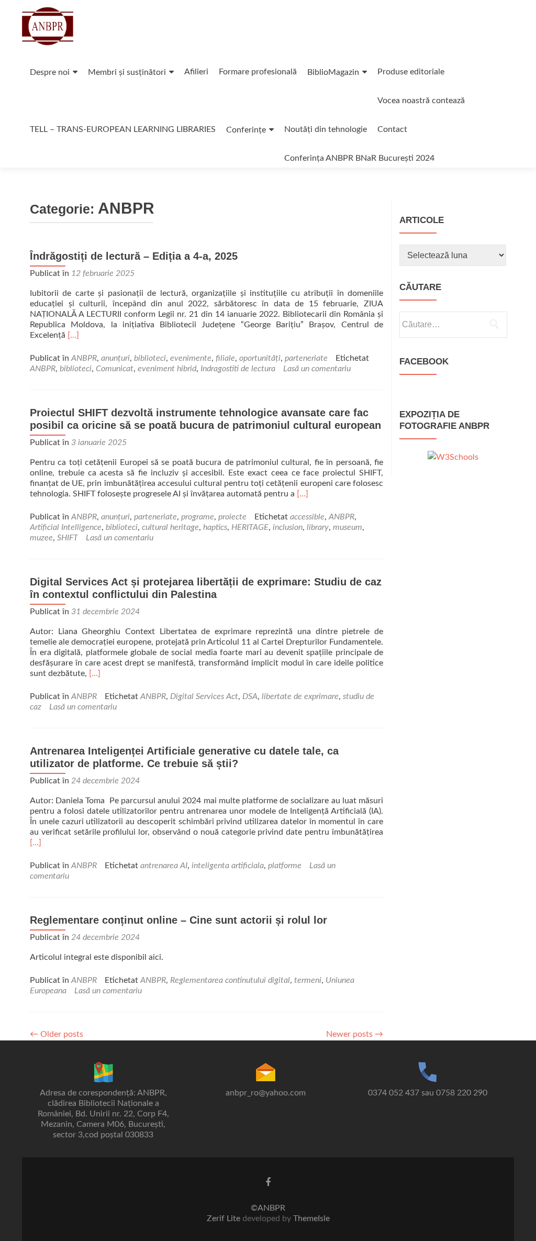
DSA (250, 696)
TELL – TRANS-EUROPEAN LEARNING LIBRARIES (123, 129)
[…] (73, 335)
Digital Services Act (204, 696)
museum (347, 527)
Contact (392, 129)
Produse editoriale (410, 72)
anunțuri (115, 358)
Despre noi (50, 72)
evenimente (190, 358)
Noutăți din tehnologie (325, 129)
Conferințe (246, 130)
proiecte (232, 517)
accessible (307, 517)
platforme (285, 865)
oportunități (260, 358)
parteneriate (306, 358)
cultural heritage (170, 527)
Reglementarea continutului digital (230, 980)
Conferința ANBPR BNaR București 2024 (359, 158)
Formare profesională (258, 72)
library (318, 527)
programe (197, 517)
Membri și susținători (127, 72)
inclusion (288, 527)
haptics (215, 527)
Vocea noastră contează (421, 100)
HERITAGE (250, 527)
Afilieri (196, 72)
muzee (41, 538)
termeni (307, 980)
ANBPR (84, 358)
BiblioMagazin (333, 72)
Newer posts (354, 1034)
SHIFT (67, 538)
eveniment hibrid (167, 368)
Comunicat (114, 368)
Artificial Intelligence (66, 527)
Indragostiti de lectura (237, 368)
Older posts (56, 1034)
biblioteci (150, 358)
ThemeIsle (311, 1218)
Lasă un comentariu (317, 368)
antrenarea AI (163, 865)
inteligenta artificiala (228, 865)
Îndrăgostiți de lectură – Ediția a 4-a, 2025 (134, 256)
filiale (225, 358)
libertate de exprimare (300, 696)
